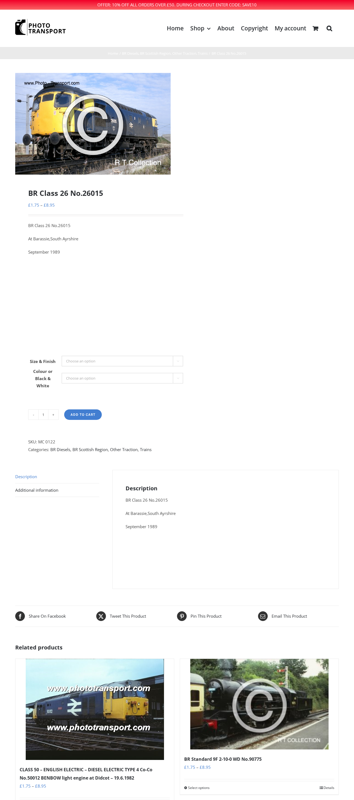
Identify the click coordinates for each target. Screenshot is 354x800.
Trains (146, 449)
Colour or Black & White (43, 378)
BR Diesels (60, 449)
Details (329, 787)
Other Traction (124, 449)
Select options (199, 787)
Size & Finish (43, 361)
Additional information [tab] (36, 490)
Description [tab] (26, 476)
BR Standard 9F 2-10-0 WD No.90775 (223, 759)
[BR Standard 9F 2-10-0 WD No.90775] (259, 704)
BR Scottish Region (90, 449)
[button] (329, 28)
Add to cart (83, 414)
